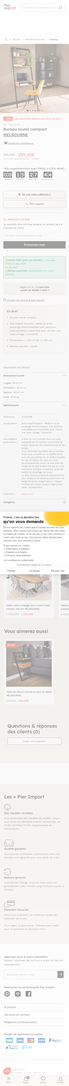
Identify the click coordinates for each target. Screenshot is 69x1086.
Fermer (11, 570)
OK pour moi (57, 570)
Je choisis (34, 570)
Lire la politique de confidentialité (18, 560)
